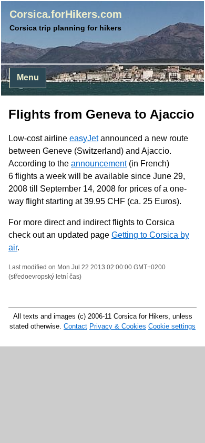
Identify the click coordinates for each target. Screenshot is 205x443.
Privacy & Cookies (117, 326)
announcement (99, 163)
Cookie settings (172, 326)
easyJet (83, 138)
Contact (75, 326)
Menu (28, 77)
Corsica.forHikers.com (65, 14)
